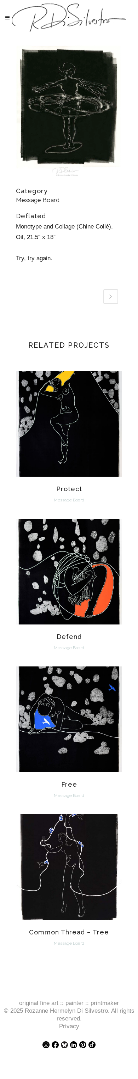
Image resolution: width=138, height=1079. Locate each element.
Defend (69, 636)
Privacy (69, 1026)
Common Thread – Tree (69, 932)
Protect (69, 489)
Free (69, 784)
